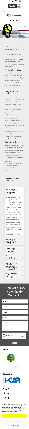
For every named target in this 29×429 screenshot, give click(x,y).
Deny (14, 420)
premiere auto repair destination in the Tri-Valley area (14, 133)
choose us (13, 97)
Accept (14, 416)
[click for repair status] (14, 15)
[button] (26, 401)
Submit (14, 342)
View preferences (14, 425)
